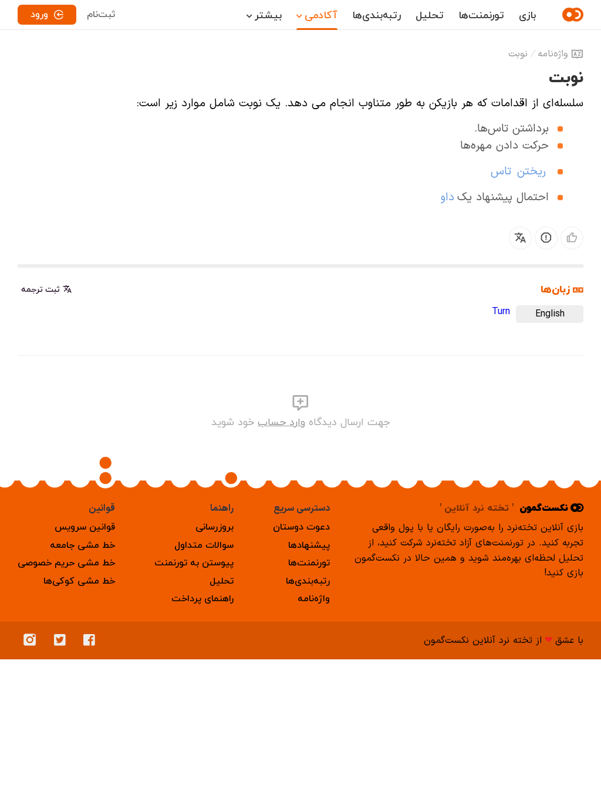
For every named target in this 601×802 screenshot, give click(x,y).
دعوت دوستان (301, 527)
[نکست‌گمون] (571, 14)
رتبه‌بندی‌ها (376, 15)
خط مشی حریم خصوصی (66, 563)
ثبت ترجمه (40, 289)
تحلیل (430, 15)
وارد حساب (281, 422)
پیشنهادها (309, 545)
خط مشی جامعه (82, 545)
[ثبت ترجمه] (520, 238)
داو (447, 197)
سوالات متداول (204, 545)
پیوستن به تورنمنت (194, 563)
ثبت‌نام (101, 14)
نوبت (518, 54)
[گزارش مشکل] (546, 238)
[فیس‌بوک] (92, 640)
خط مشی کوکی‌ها (79, 581)
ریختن (531, 171)
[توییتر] (63, 640)
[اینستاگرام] (32, 640)
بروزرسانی (214, 527)
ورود (39, 14)
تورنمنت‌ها (481, 15)
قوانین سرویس (85, 527)
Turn (501, 312)
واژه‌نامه (553, 54)
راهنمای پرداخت (202, 598)
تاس (501, 171)
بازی (527, 15)
